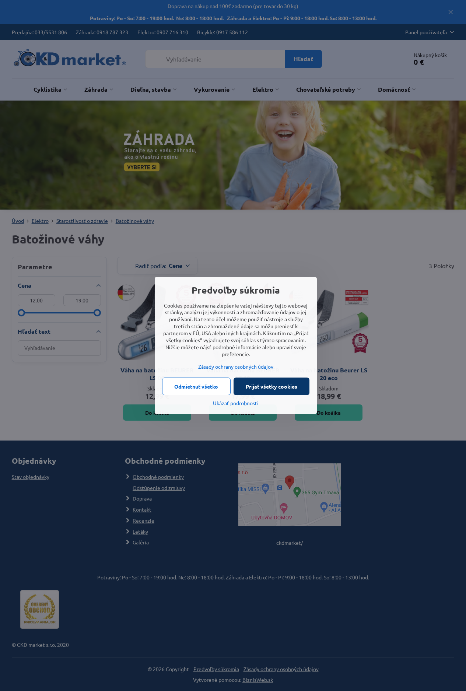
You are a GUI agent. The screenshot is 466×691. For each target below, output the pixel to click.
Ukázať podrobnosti (236, 403)
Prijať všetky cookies (271, 386)
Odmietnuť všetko (196, 386)
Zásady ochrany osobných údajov (235, 366)
